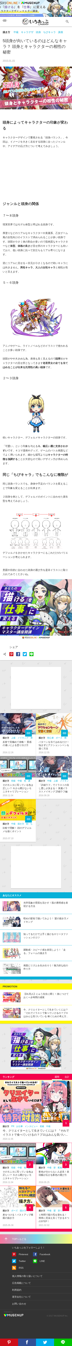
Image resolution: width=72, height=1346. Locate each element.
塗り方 (61, 1210)
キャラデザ (27, 32)
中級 (16, 32)
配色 (60, 1167)
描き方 (6, 32)
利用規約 (16, 1290)
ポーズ (59, 738)
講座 (60, 32)
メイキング (23, 738)
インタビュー (31, 1126)
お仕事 (19, 1126)
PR (12, 1126)
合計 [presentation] (67, 1076)
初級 (13, 781)
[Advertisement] (28, 174)
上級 (13, 738)
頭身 (38, 32)
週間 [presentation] (57, 1076)
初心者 (50, 738)
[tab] (57, 1077)
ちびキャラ (49, 32)
